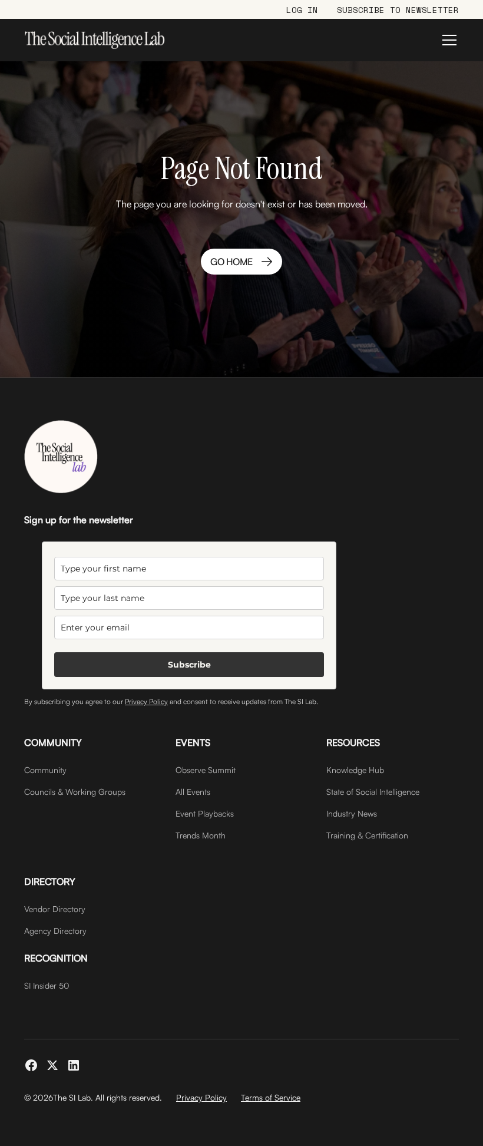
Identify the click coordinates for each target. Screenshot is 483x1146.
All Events (193, 792)
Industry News (351, 813)
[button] (447, 40)
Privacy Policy (146, 701)
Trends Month (201, 835)
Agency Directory (55, 931)
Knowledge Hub (355, 770)
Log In (302, 10)
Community (45, 770)
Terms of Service (270, 1097)
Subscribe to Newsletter (398, 10)
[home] (94, 40)
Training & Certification (367, 835)
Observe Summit (206, 770)
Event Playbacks (205, 813)
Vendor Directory (54, 909)
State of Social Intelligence (372, 792)
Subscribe (189, 664)
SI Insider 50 (47, 985)
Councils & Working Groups (74, 792)
